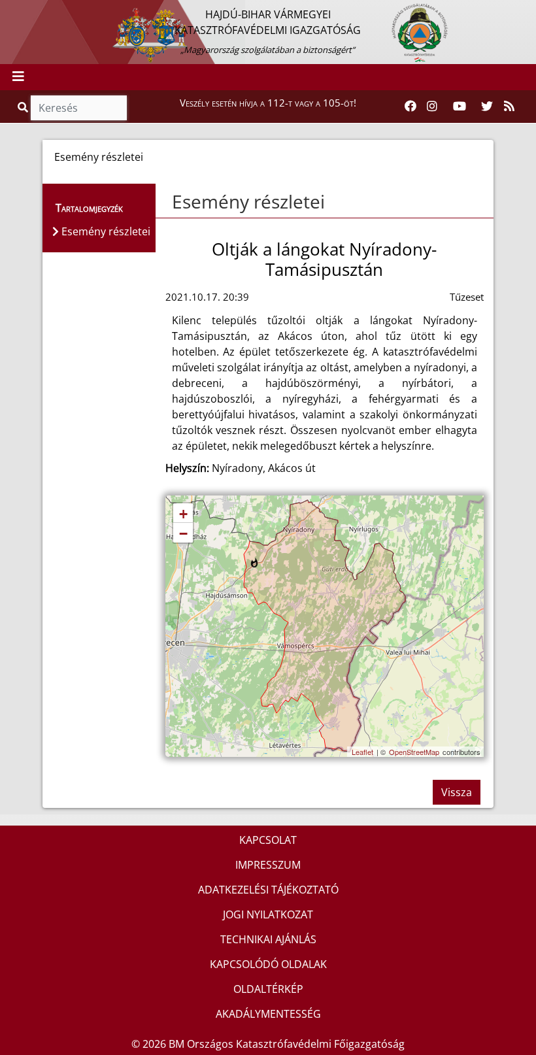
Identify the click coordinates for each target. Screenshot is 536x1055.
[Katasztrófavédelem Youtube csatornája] (459, 106)
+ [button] (183, 514)
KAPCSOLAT (268, 840)
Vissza (456, 792)
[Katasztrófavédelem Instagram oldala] (432, 106)
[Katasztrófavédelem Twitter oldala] (487, 106)
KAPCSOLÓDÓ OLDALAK (268, 964)
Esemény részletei (248, 201)
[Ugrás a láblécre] (38, 11)
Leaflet (362, 751)
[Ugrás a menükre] (9, 11)
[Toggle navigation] (18, 77)
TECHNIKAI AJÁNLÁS (268, 939)
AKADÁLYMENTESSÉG (268, 1014)
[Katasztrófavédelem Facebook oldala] (410, 106)
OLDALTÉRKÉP (268, 989)
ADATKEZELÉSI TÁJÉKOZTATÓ (268, 889)
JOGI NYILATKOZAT (268, 914)
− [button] (183, 534)
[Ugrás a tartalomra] (24, 11)
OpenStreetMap (414, 751)
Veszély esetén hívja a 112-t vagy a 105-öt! (268, 102)
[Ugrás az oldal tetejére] (170, 202)
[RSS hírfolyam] (509, 106)
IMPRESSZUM (268, 865)
